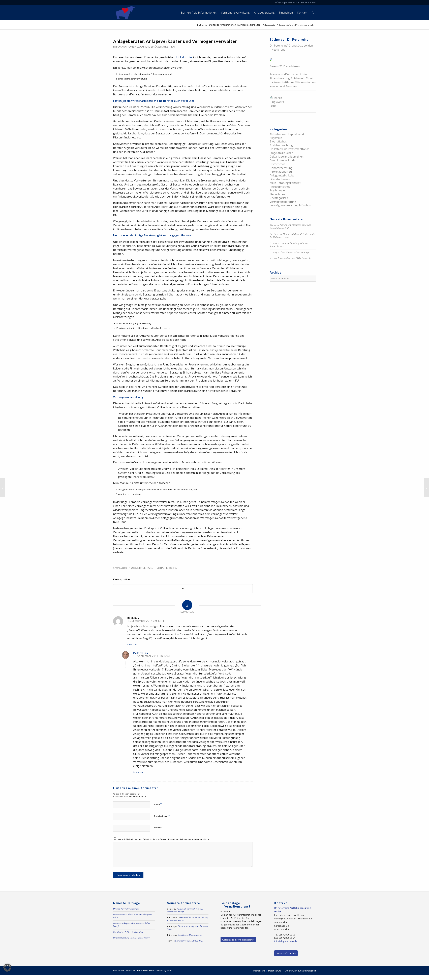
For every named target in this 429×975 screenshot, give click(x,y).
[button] (7, 967)
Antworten (132, 644)
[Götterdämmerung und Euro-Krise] (2, 487)
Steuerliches (277, 194)
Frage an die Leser (281, 153)
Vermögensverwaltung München (290, 205)
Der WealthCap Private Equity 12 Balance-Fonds (292, 235)
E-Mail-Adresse (162, 816)
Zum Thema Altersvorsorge (295, 252)
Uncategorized (279, 198)
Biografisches (278, 141)
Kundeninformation (286, 953)
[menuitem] (199, 12)
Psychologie (277, 190)
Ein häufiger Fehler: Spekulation (128, 931)
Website (158, 827)
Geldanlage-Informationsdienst (238, 939)
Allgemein (276, 138)
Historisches (277, 164)
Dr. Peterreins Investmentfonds (289, 149)
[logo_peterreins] (125, 12)
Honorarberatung (281, 168)
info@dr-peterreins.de (287, 2)
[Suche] (313, 12)
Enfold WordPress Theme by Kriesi (154, 970)
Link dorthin (184, 57)
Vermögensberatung (283, 202)
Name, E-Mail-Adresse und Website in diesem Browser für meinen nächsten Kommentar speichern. (163, 839)
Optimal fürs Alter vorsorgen (126, 908)
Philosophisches (280, 187)
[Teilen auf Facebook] (183, 588)
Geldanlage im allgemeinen (286, 156)
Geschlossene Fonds (282, 160)
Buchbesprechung (281, 145)
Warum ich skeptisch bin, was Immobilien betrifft (290, 226)
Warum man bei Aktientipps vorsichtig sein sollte (132, 916)
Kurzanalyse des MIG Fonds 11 (295, 257)
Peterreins (169, 567)
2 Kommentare (142, 567)
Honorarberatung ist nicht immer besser (289, 244)
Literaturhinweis (280, 179)
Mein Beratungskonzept (285, 183)
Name (158, 804)
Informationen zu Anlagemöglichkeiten (144, 46)
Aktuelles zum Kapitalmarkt (287, 134)
